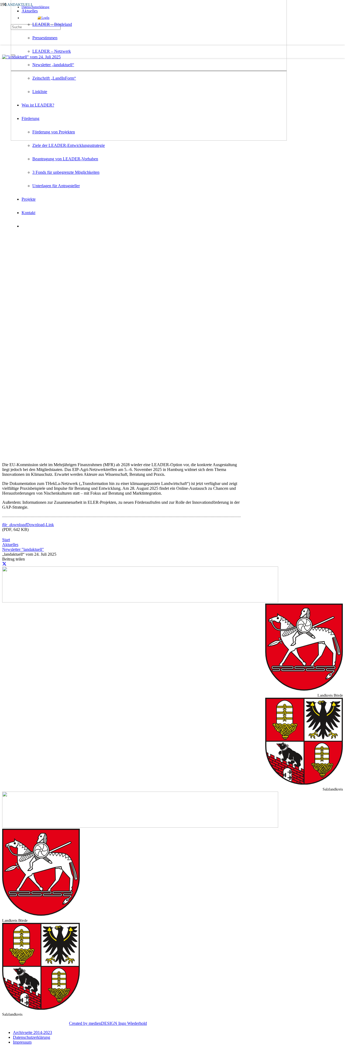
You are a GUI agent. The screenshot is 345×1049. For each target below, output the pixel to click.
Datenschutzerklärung (31, 1037)
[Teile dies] (4, 564)
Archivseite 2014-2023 (32, 1032)
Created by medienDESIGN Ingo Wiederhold (108, 1023)
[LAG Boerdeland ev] (149, 139)
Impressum (22, 1042)
